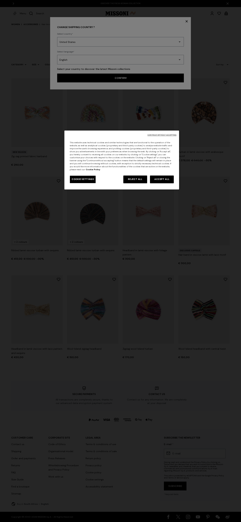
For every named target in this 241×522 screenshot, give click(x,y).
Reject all (135, 179)
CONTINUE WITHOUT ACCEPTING (161, 135)
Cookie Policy (93, 169)
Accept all (161, 179)
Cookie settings (83, 179)
